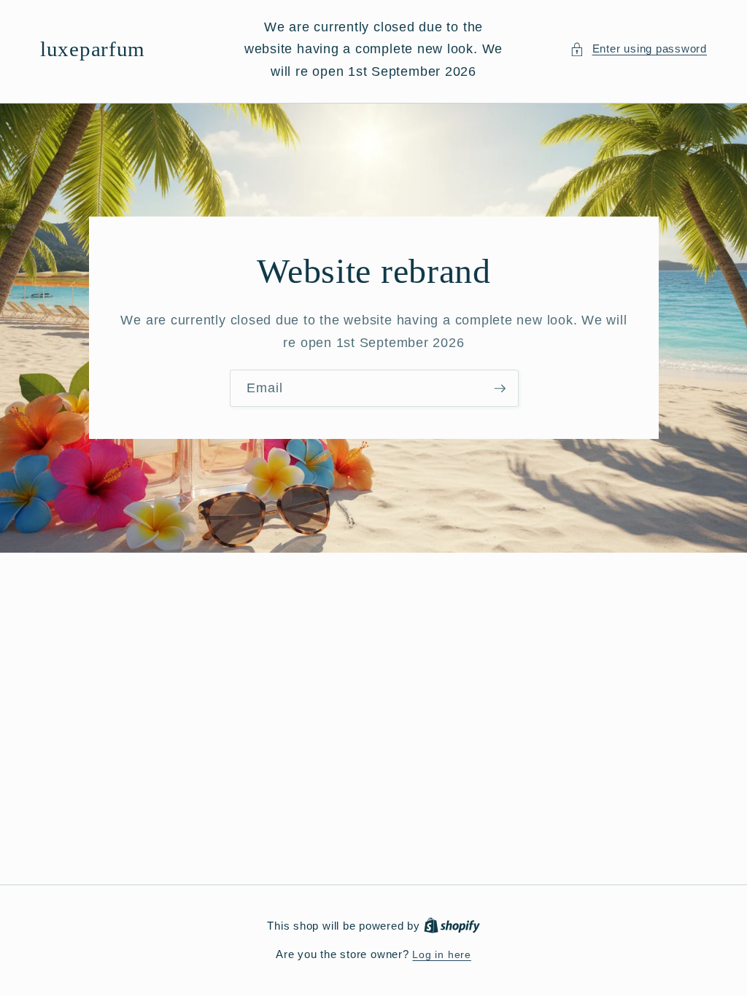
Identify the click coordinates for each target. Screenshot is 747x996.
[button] (638, 49)
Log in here (441, 954)
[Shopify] (452, 926)
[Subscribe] (499, 389)
